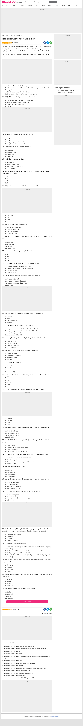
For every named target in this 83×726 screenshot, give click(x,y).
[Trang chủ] (12, 2)
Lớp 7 (7, 35)
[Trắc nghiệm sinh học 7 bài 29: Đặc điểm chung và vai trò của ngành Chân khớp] (56, 91)
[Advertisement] (41, 21)
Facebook (56, 716)
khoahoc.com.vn (3, 35)
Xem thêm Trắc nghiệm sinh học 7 (27, 678)
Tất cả (6, 5)
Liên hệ (52, 716)
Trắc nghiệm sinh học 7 (17, 35)
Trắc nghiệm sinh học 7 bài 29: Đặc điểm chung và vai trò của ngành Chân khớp (66, 92)
